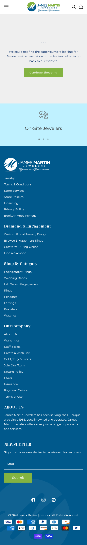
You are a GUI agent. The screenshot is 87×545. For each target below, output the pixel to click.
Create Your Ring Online (21, 247)
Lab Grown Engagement (21, 284)
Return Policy (13, 371)
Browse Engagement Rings (23, 240)
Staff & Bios (12, 347)
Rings (8, 290)
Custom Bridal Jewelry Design (25, 234)
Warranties (11, 340)
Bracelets (10, 309)
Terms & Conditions (18, 184)
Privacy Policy (14, 209)
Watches (10, 315)
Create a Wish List (17, 353)
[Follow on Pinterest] (54, 500)
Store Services (14, 190)
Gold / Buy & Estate (17, 359)
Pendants (10, 297)
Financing (11, 203)
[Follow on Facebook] (33, 500)
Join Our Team (14, 365)
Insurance (11, 384)
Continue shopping (43, 72)
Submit (18, 478)
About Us (10, 334)
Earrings (10, 303)
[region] (43, 121)
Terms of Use (13, 396)
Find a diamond (15, 253)
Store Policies (13, 197)
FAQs (8, 378)
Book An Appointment (20, 215)
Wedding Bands (15, 278)
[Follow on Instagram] (43, 500)
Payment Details (16, 390)
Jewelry (9, 178)
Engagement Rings (18, 272)
